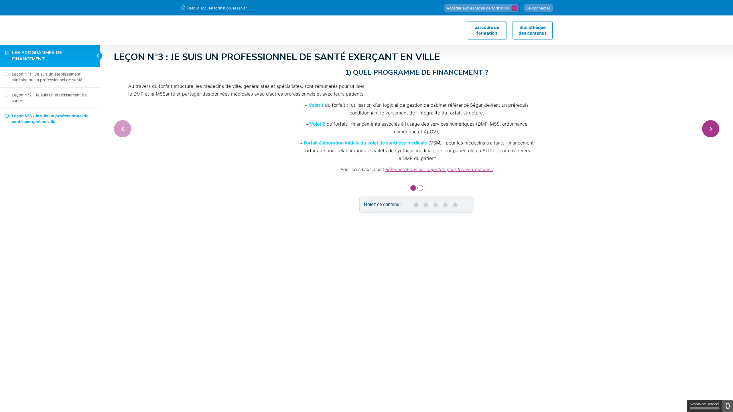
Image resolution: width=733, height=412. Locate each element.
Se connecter (538, 8)
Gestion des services (705, 404)
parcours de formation (486, 30)
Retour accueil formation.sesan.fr (217, 8)
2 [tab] (420, 188)
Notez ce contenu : (383, 204)
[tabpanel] (416, 122)
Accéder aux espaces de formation (478, 8)
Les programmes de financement (37, 55)
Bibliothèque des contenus (533, 30)
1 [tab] (413, 188)
